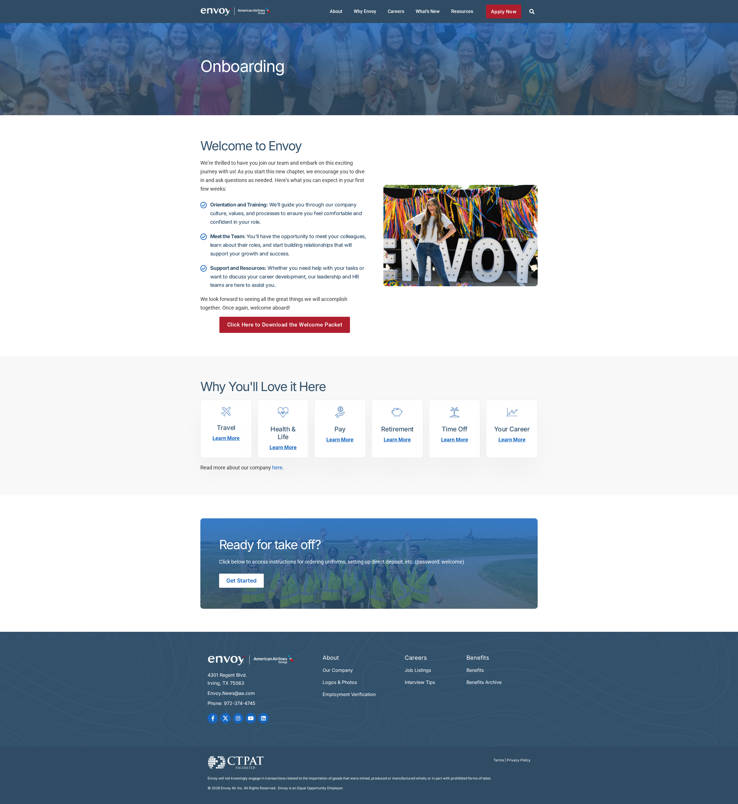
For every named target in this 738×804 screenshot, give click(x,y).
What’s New (428, 11)
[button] (531, 11)
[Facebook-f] (213, 718)
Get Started (241, 580)
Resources (462, 11)
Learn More (226, 438)
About (336, 11)
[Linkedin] (263, 718)
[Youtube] (251, 718)
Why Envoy (365, 11)
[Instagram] (238, 718)
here (277, 468)
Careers (396, 11)
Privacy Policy (518, 760)
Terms (499, 760)
